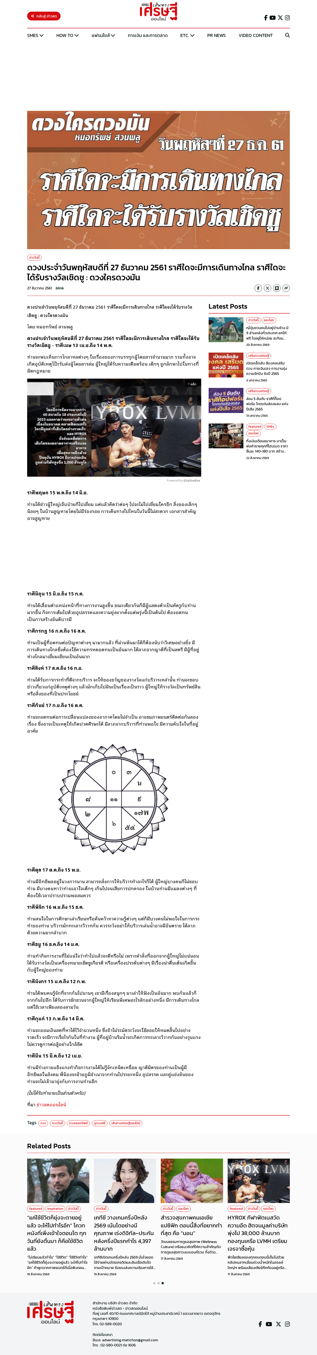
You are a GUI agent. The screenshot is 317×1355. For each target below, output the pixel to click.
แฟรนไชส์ (101, 35)
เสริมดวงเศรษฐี (258, 355)
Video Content (256, 35)
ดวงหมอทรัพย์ (78, 1123)
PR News (216, 35)
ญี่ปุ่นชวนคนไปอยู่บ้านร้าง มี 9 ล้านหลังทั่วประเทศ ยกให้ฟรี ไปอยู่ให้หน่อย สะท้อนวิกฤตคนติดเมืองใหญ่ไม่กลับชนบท (268, 338)
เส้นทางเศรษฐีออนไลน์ (125, 1123)
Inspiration (55, 1208)
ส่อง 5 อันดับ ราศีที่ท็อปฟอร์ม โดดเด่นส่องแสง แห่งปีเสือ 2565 (267, 404)
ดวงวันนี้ (57, 1123)
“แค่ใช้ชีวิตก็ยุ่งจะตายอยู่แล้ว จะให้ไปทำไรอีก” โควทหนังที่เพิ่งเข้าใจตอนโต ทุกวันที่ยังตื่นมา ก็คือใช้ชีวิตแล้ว (56, 1233)
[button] (154, 1283)
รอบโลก (269, 320)
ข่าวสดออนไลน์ (51, 1104)
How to (64, 35)
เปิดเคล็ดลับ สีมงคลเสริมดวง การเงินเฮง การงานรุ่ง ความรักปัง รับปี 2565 (266, 368)
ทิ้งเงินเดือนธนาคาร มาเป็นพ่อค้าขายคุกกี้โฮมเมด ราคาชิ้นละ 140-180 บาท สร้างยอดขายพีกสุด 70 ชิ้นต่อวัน (267, 448)
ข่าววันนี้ (34, 257)
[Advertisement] (158, 75)
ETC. (184, 35)
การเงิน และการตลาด (148, 35)
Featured (254, 426)
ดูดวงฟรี (99, 1123)
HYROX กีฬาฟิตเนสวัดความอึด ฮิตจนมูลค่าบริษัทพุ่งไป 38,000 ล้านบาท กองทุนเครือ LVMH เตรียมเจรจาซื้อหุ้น (258, 1233)
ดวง (43, 1123)
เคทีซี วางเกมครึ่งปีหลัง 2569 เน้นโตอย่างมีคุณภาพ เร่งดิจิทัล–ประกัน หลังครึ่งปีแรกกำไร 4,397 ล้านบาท (124, 1233)
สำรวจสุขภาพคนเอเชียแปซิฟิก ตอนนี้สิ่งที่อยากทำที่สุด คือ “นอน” (191, 1225)
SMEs (32, 35)
